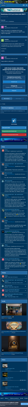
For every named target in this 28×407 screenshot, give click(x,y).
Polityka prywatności (14, 398)
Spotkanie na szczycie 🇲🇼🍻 (7, 316)
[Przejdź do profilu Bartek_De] (3, 232)
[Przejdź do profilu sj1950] (3, 150)
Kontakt (21, 398)
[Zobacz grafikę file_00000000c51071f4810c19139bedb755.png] (14, 344)
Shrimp (6, 149)
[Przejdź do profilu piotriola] (3, 181)
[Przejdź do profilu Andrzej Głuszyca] (3, 164)
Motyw (6, 398)
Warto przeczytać (8, 172)
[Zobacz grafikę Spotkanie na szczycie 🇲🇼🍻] (14, 309)
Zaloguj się (14, 90)
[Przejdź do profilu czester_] (2, 40)
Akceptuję (24, 403)
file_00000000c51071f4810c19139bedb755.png (12, 353)
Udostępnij (7, 98)
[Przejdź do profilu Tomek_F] (3, 259)
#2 (25, 40)
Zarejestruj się (14, 81)
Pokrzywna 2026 (6, 127)
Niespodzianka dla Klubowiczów (9, 131)
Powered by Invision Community (14, 399)
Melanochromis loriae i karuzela (11, 386)
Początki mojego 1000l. (10, 368)
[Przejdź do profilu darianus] (3, 195)
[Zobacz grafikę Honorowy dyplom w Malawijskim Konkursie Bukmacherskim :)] (14, 325)
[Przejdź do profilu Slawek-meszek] (3, 281)
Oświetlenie (11, 21)
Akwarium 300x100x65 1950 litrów (12, 209)
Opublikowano (11, 27)
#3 (25, 57)
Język (1, 398)
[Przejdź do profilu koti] (2, 27)
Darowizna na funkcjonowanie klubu (10, 134)
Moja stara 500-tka (9, 377)
